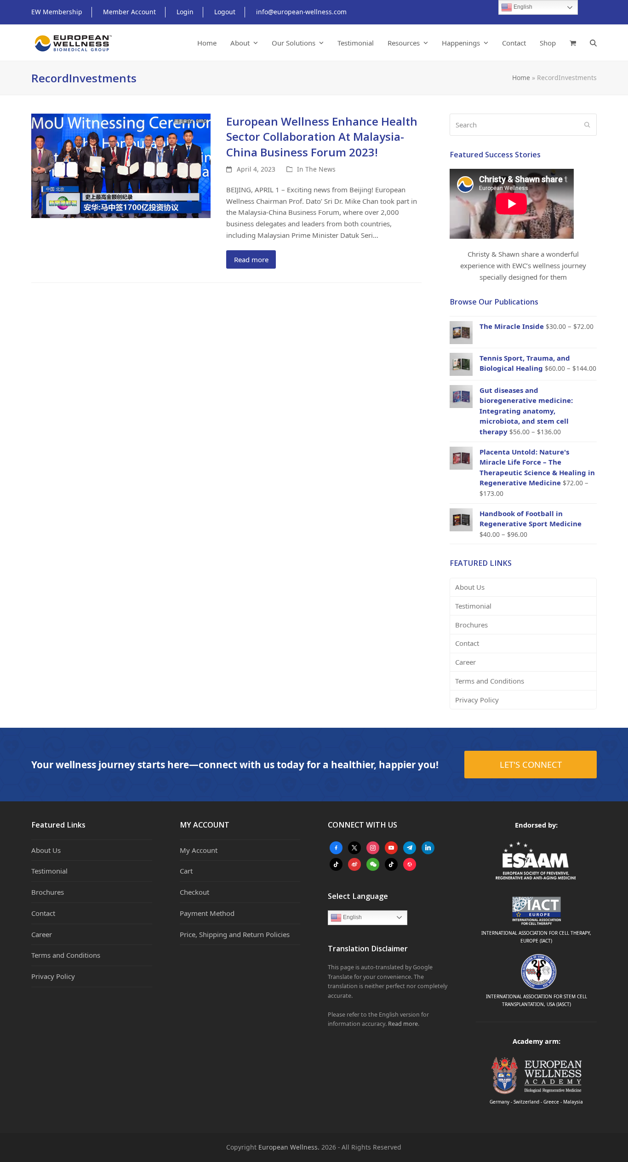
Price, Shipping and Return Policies (235, 934)
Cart (186, 870)
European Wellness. (289, 1147)
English (352, 917)
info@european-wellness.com (301, 11)
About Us (470, 587)
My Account (198, 850)
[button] (573, 43)
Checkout (194, 892)
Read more (251, 259)
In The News (316, 169)
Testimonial (473, 605)
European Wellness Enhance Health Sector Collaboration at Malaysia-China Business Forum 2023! (321, 137)
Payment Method (207, 913)
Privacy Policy (477, 699)
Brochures (471, 624)
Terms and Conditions (489, 680)
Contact (467, 643)
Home (521, 77)
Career (465, 662)
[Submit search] (587, 124)
